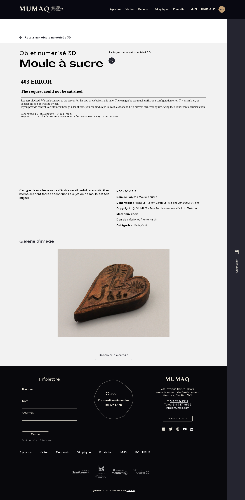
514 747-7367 (179, 401)
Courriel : (28, 413)
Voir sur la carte (177, 419)
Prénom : (28, 389)
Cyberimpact (46, 440)
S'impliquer (162, 9)
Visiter (130, 9)
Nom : (25, 401)
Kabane (131, 491)
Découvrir (144, 9)
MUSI (193, 9)
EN (222, 9)
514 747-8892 (182, 405)
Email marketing (29, 440)
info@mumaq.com (177, 408)
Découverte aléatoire (113, 355)
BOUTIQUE (208, 9)
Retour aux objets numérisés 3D (48, 38)
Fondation (179, 9)
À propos (115, 9)
